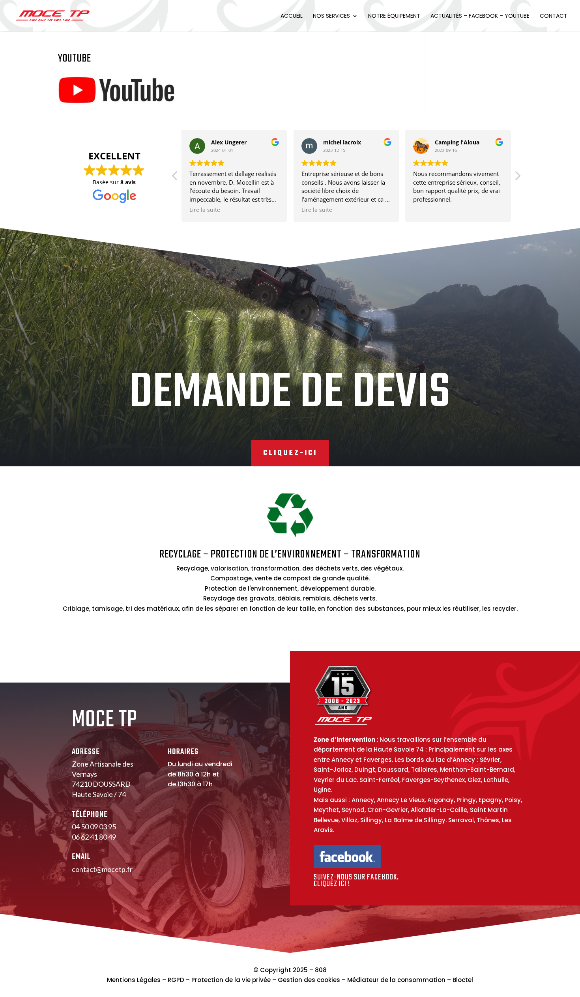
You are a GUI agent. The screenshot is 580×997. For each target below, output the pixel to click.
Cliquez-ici (290, 453)
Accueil (292, 16)
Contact (553, 16)
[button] (517, 178)
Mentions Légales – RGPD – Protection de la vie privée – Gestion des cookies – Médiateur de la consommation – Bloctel (290, 980)
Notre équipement (394, 16)
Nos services (331, 16)
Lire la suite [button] (204, 209)
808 (321, 970)
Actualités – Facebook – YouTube (479, 16)
